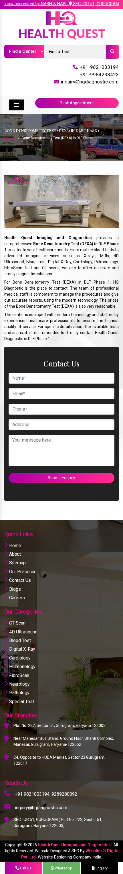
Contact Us (19, 580)
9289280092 (64, 794)
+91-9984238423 (99, 74)
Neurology (19, 684)
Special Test (21, 701)
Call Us (25, 868)
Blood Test (19, 640)
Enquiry (101, 868)
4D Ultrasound (22, 632)
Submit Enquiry (61, 477)
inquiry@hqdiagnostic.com (90, 82)
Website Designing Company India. (70, 857)
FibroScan (18, 675)
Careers (16, 597)
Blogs (14, 589)
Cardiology (19, 658)
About (14, 554)
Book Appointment (77, 103)
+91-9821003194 (99, 67)
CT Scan (16, 623)
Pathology (18, 692)
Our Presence (22, 571)
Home (10, 138)
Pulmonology (21, 666)
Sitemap (17, 562)
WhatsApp (63, 868)
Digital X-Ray (21, 649)
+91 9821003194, (32, 794)
